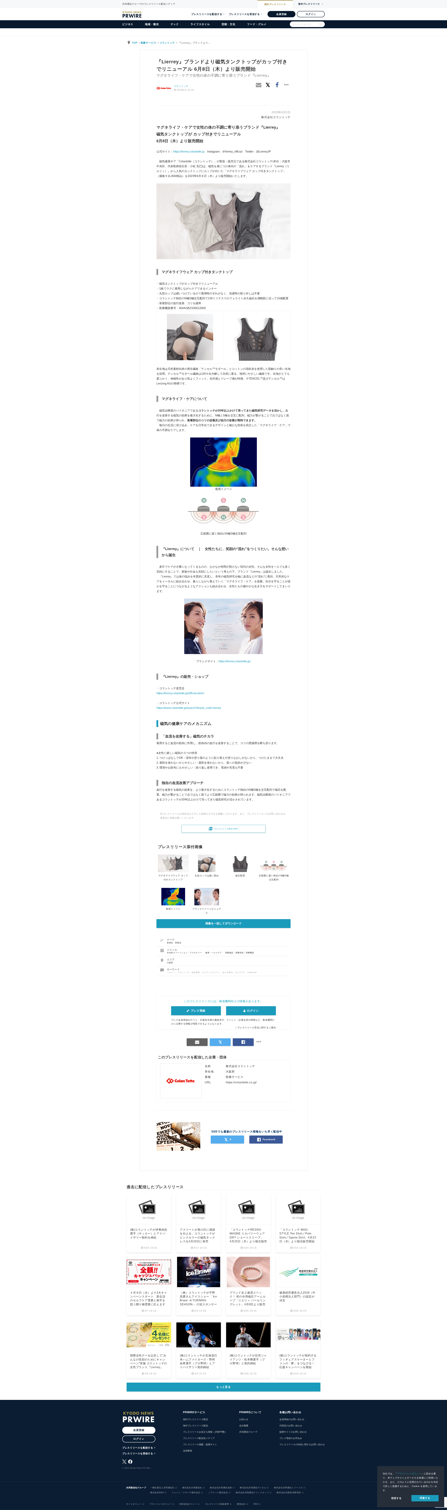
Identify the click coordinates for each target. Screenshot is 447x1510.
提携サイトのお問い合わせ (293, 1432)
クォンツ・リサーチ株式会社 (186, 1492)
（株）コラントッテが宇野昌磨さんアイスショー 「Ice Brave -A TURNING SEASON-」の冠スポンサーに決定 (198, 1300)
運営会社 (241, 1504)
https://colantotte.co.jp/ (241, 1082)
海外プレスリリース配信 (195, 1425)
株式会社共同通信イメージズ (288, 1487)
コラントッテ (167, 42)
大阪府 (170, 963)
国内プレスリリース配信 (195, 1419)
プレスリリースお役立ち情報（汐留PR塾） (205, 1432)
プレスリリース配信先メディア (199, 1438)
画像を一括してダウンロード (223, 923)
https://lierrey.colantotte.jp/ (235, 661)
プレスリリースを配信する (206, 14)
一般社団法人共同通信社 (162, 1487)
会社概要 (243, 1425)
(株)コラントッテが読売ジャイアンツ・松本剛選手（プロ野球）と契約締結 (248, 1359)
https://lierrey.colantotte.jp (188, 151)
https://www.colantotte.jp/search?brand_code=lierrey (188, 707)
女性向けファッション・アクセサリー (185, 953)
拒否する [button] (396, 1498)
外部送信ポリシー (188, 1504)
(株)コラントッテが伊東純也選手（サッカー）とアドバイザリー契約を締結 (148, 1233)
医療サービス (148, 42)
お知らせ (243, 1419)
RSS (256, 1504)
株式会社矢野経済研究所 (289, 1492)
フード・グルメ (256, 24)
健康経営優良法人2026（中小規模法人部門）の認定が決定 (297, 1296)
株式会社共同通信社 (192, 1487)
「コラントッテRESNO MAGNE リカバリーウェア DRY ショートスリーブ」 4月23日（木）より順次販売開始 (248, 1237)
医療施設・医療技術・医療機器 (239, 953)
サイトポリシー (134, 1504)
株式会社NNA (157, 1492)
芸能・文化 (228, 24)
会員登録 (281, 14)
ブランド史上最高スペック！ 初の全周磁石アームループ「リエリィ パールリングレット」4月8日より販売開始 (248, 1300)
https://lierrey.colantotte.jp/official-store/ (180, 693)
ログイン (311, 14)
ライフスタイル (200, 24)
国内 (275, 4)
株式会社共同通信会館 (221, 1487)
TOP (134, 42)
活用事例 (187, 1450)
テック (175, 24)
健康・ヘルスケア (213, 953)
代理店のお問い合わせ (290, 1425)
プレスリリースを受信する (244, 14)
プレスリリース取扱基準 (217, 1504)
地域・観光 (152, 24)
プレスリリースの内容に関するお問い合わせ (302, 1444)
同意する (425, 1498)
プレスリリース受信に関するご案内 (256, 1027)
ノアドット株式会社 (218, 1492)
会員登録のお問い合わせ (291, 1419)
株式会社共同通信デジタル (253, 1487)
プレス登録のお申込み (290, 1438)
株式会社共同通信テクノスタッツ (252, 1492)
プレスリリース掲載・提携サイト (200, 1444)
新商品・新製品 (174, 943)
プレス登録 (197, 1010)
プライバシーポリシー (409, 1473)
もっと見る (223, 1386)
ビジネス (127, 24)
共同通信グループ (248, 1432)
